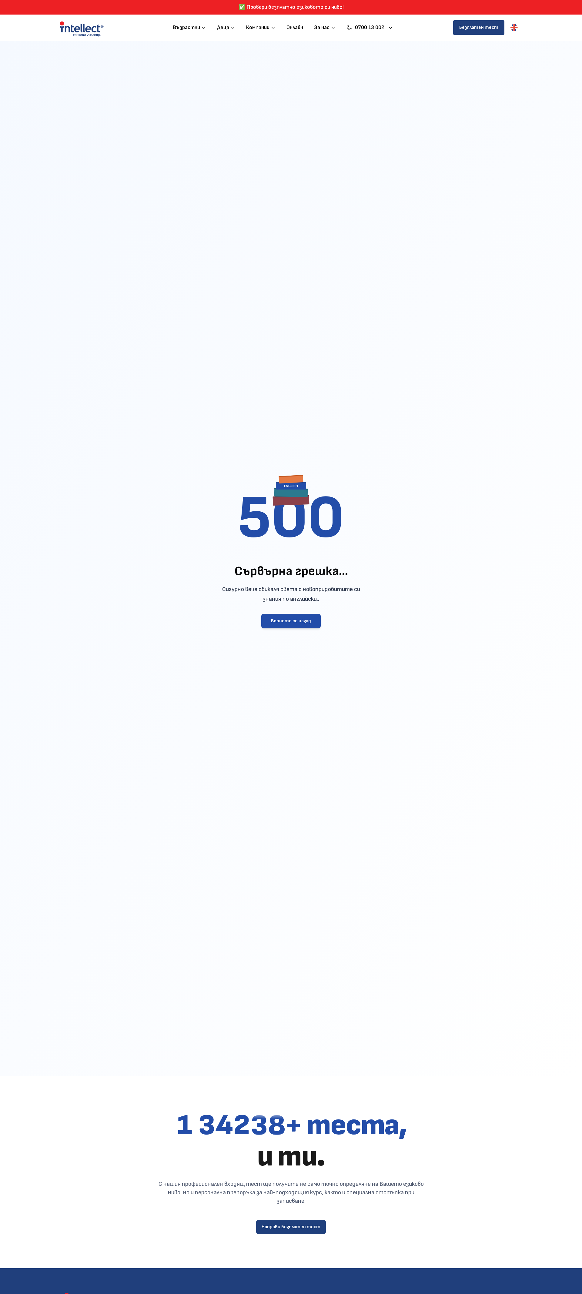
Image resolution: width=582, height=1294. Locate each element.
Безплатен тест (478, 27)
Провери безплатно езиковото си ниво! (295, 7)
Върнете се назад (291, 621)
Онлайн (294, 27)
